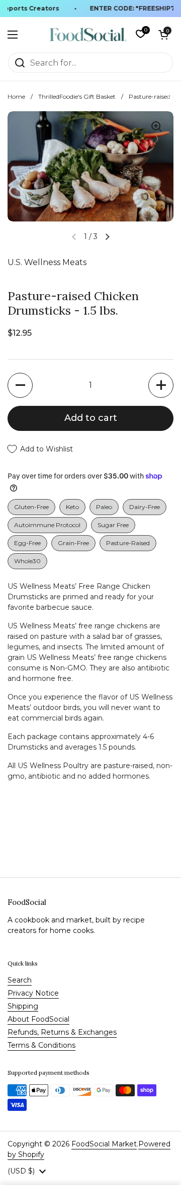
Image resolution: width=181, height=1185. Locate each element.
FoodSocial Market (104, 1143)
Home (16, 96)
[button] (163, 35)
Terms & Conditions (41, 1045)
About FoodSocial (38, 1019)
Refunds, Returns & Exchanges (62, 1032)
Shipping (23, 1006)
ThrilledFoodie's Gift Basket (77, 96)
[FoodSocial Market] (88, 35)
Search (20, 980)
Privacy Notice (33, 993)
